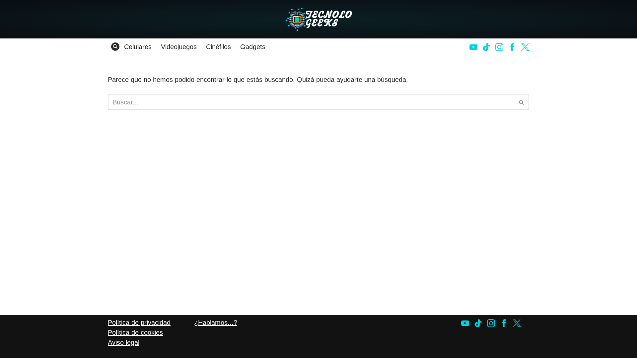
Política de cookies (135, 332)
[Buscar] (115, 46)
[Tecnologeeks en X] (525, 47)
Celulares (138, 46)
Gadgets (252, 46)
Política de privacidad (139, 322)
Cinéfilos (218, 46)
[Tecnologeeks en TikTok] (486, 47)
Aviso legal (123, 342)
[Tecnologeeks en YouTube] (473, 47)
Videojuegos (179, 46)
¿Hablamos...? (215, 322)
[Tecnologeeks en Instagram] (499, 47)
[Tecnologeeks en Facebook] (512, 47)
